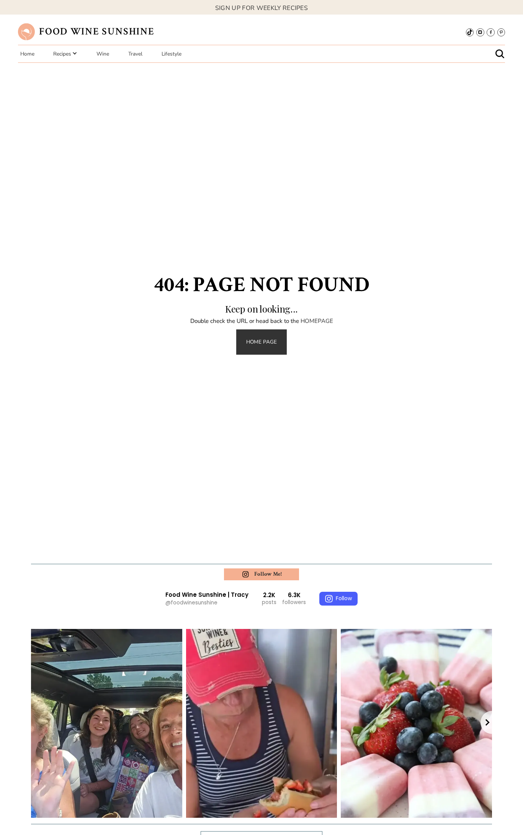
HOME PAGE (261, 341)
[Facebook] (490, 32)
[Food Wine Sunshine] (26, 31)
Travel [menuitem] (135, 53)
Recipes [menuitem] (62, 53)
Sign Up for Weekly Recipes (261, 8)
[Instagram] (480, 32)
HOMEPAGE (317, 321)
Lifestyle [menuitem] (171, 53)
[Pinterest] (501, 32)
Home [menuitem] (27, 53)
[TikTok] (470, 32)
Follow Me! (268, 574)
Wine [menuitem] (102, 53)
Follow (344, 598)
